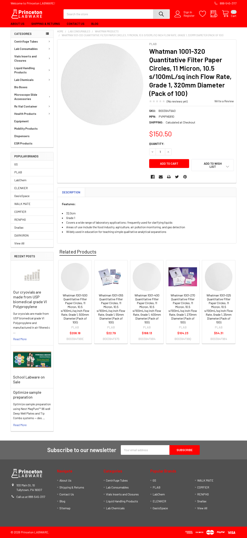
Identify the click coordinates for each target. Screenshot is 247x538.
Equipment (21, 121)
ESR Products (23, 143)
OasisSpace (22, 196)
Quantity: (156, 143)
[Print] (168, 176)
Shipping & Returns (45, 23)
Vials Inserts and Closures (25, 58)
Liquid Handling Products (24, 70)
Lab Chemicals (24, 79)
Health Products (25, 113)
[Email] (160, 176)
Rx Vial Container (25, 106)
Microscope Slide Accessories (25, 97)
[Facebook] (152, 176)
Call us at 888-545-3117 (30, 497)
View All (19, 243)
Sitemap (64, 508)
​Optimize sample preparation (27, 394)
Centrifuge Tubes (26, 41)
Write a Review (224, 101)
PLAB (18, 172)
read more (20, 339)
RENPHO (20, 219)
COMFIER (20, 211)
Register (189, 15)
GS (16, 164)
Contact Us (75, 23)
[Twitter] (176, 176)
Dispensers (22, 136)
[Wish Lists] (205, 14)
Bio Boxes (20, 87)
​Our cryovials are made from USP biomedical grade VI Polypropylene (30, 299)
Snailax (19, 227)
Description (71, 192)
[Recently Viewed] (216, 14)
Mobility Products (26, 128)
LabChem (20, 180)
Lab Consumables (26, 48)
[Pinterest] (185, 176)
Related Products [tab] (77, 251)
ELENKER (21, 188)
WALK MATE (22, 204)
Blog (94, 23)
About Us (17, 23)
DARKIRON (21, 235)
